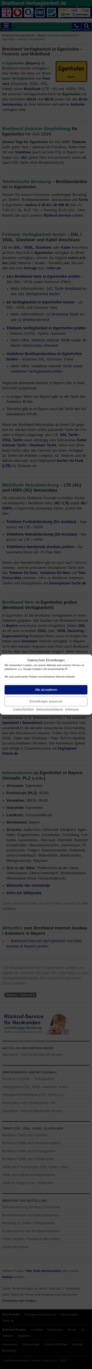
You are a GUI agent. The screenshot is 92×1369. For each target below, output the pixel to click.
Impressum (72, 709)
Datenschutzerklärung (49, 709)
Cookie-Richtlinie (23, 709)
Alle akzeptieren (46, 689)
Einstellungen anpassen (46, 701)
